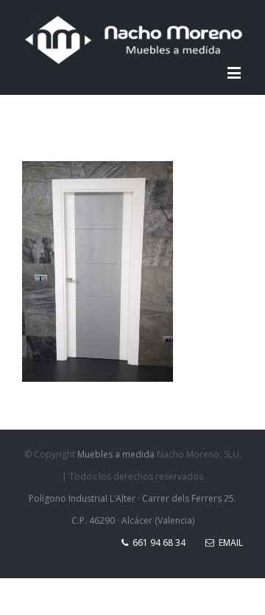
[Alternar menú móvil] (235, 72)
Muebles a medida (116, 454)
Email (228, 542)
